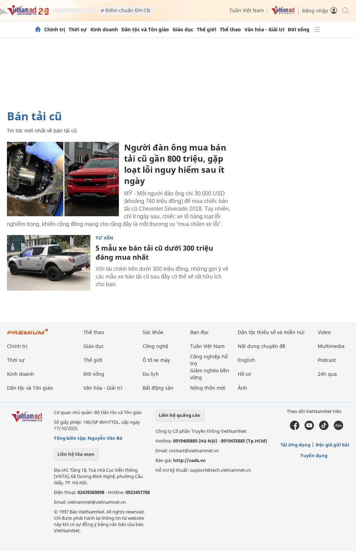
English (246, 360)
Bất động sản (158, 387)
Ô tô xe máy (156, 360)
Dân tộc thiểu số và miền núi (271, 332)
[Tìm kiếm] (345, 10)
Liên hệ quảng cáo (179, 415)
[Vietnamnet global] (283, 12)
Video (324, 332)
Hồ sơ (244, 374)
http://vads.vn (189, 460)
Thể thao (230, 29)
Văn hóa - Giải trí (264, 29)
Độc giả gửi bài (332, 444)
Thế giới (206, 29)
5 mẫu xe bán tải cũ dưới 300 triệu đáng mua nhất (154, 252)
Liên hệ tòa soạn (76, 454)
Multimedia (331, 346)
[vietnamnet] (28, 13)
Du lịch (151, 374)
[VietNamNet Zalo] (338, 428)
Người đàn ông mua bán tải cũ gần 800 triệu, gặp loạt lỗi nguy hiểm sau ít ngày (175, 163)
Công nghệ (155, 346)
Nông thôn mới (208, 387)
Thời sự (77, 29)
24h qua (327, 374)
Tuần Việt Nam (246, 10)
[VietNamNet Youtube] (309, 428)
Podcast (327, 360)
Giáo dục (182, 29)
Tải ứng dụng (295, 444)
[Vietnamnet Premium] (28, 335)
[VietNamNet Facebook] (294, 428)
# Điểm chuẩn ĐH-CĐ (125, 10)
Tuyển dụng (313, 455)
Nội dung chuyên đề (261, 346)
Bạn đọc (199, 332)
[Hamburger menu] (317, 29)
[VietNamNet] (38, 29)
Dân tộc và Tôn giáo (145, 29)
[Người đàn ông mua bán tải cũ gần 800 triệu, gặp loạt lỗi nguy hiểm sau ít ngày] (63, 179)
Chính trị (54, 29)
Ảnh (242, 387)
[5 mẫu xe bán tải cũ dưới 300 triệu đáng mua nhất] (48, 263)
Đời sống (298, 29)
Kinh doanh (104, 29)
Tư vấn (104, 238)
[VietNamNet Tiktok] (324, 428)
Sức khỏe (153, 332)
